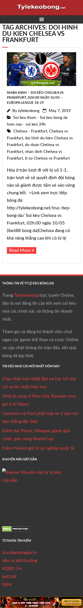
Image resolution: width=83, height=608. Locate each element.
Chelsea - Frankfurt (30, 131)
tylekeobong (28, 111)
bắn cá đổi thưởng (19, 560)
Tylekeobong (26, 295)
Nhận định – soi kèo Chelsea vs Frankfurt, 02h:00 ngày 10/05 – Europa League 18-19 (35, 97)
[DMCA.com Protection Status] (15, 530)
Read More (20, 250)
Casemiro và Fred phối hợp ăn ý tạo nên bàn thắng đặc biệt (40, 417)
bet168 (9, 576)
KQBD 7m (12, 568)
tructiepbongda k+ (20, 552)
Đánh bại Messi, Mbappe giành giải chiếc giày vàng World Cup (36, 435)
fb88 (7, 584)
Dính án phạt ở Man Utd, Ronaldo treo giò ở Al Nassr (39, 400)
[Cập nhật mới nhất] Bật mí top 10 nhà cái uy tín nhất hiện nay (39, 383)
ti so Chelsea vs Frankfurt (47, 158)
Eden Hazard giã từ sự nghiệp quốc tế (38, 448)
